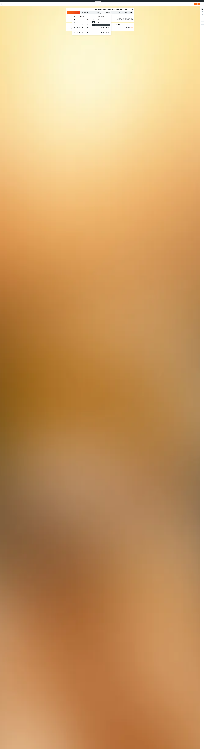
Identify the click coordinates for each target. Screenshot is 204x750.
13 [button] (108, 27)
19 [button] (93, 27)
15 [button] (103, 27)
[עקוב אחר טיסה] (202, 17)
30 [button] (101, 32)
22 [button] (103, 29)
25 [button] (89, 32)
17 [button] (98, 27)
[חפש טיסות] (202, 7)
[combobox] (121, 12)
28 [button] (106, 32)
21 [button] (106, 29)
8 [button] (103, 24)
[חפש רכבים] (202, 12)
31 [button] (74, 32)
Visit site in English (98, 1)
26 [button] (93, 29)
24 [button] (98, 29)
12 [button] (93, 24)
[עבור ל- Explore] (202, 15)
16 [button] (101, 27)
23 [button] (101, 29)
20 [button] (108, 29)
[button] (1, 1)
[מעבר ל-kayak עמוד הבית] (197, 4)
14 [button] (106, 27)
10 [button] (98, 24)
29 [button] (103, 32)
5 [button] (93, 22)
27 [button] (108, 32)
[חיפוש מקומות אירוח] (202, 9)
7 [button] (82, 24)
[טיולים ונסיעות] (202, 20)
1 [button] (103, 22)
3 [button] (98, 22)
